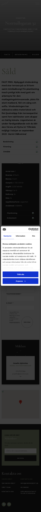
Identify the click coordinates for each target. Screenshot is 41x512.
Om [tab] (33, 236)
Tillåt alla (20, 274)
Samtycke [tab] (7, 236)
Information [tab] (20, 236)
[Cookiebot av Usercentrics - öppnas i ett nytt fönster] (28, 229)
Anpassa (19, 281)
